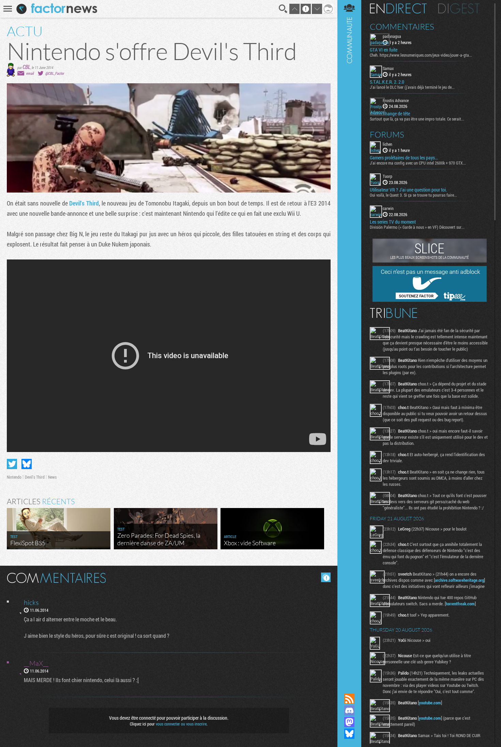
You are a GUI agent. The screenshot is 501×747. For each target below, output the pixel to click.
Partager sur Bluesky (26, 464)
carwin (388, 208)
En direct (398, 8)
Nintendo (14, 477)
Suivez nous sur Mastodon (349, 722)
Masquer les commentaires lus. (326, 577)
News (52, 477)
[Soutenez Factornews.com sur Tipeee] (430, 300)
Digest (459, 8)
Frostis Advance (396, 100)
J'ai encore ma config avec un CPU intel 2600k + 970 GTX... (418, 163)
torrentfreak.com (460, 604)
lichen (387, 144)
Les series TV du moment (393, 222)
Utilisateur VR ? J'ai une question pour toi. (408, 190)
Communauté (349, 340)
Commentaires (402, 27)
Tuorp (387, 176)
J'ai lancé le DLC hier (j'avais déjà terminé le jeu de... (412, 87)
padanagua (392, 36)
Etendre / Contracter (349, 687)
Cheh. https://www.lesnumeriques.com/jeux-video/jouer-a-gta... (421, 55)
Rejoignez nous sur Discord (349, 710)
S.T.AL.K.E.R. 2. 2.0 (387, 82)
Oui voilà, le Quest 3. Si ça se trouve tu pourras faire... (413, 195)
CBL (26, 66)
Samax (388, 68)
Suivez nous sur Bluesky (349, 734)
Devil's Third (84, 203)
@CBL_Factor (54, 73)
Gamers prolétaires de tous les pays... (404, 157)
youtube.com (430, 703)
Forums (387, 134)
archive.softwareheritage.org (459, 580)
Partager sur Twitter (12, 464)
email (30, 73)
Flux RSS (349, 699)
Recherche (283, 9)
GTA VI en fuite (383, 50)
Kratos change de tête (390, 113)
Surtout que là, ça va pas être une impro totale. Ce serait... (417, 119)
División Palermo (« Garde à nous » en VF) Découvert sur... (417, 227)
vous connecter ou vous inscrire (181, 724)
